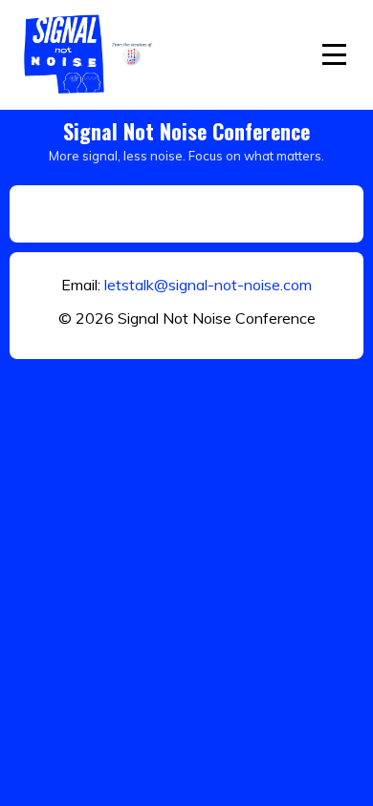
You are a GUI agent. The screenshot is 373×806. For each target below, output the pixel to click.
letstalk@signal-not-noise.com (208, 284)
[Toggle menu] (334, 54)
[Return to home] (91, 54)
